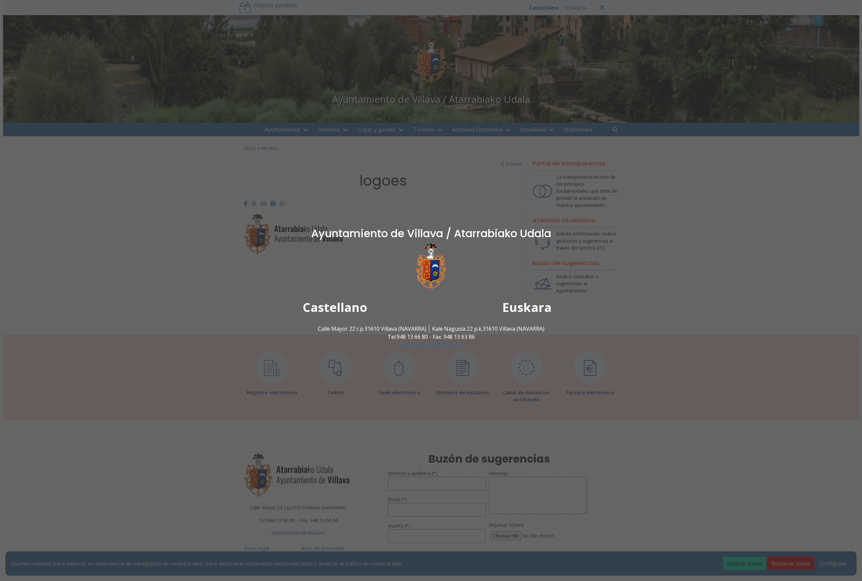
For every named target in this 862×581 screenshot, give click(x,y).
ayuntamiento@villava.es (431, 345)
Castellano (335, 307)
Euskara (527, 307)
